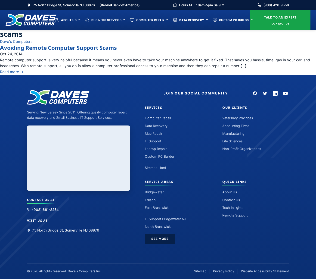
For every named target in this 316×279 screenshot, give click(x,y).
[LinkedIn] (275, 93)
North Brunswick (158, 227)
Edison (150, 200)
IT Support (153, 141)
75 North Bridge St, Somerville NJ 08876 (65, 230)
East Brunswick (157, 208)
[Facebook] (254, 93)
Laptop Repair (156, 149)
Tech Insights (232, 208)
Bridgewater (154, 192)
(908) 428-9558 (276, 5)
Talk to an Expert (280, 20)
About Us (69, 20)
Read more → (12, 71)
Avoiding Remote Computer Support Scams (58, 47)
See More (160, 239)
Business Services (106, 20)
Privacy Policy (223, 271)
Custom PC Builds (234, 20)
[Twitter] (265, 93)
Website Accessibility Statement (265, 271)
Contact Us (231, 200)
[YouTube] (285, 93)
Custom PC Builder (159, 156)
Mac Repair (153, 134)
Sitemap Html (155, 168)
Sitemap (200, 271)
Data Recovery (191, 20)
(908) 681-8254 (45, 209)
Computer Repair (150, 20)
